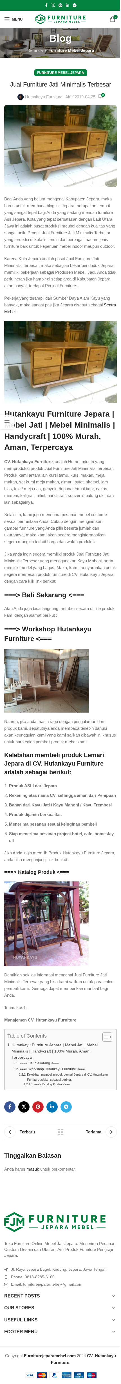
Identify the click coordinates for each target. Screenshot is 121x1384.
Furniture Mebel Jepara (71, 50)
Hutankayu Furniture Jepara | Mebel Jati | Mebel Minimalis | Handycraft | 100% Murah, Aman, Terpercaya (55, 1051)
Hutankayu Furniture (43, 96)
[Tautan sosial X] (53, 5)
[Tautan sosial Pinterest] (60, 5)
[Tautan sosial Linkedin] (67, 5)
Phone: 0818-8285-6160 (33, 1277)
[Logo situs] (60, 18)
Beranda (35, 50)
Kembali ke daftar (60, 1132)
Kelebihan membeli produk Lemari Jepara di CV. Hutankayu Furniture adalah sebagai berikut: (67, 1077)
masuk (32, 1169)
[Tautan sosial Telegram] (74, 5)
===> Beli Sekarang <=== (44, 595)
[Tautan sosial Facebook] (46, 5)
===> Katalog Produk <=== (36, 872)
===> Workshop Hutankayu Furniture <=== (52, 1069)
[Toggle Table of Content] (104, 1037)
